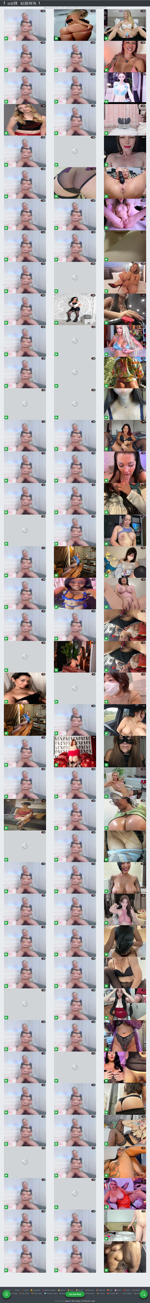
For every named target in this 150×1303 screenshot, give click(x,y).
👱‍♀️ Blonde (79, 1290)
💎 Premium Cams (50, 1293)
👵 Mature (62, 1290)
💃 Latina (25, 1290)
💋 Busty (126, 1290)
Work (73, 1301)
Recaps (78, 1301)
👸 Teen (71, 1290)
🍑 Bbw (109, 1290)
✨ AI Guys (101, 1293)
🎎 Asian (7, 1290)
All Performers (86, 1301)
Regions (67, 1301)
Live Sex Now (75, 1294)
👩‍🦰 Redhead (100, 1290)
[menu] (6, 1294)
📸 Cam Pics (138, 1293)
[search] (143, 1294)
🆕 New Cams (12, 1293)
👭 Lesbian (136, 1290)
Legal (93, 1301)
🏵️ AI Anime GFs (88, 1293)
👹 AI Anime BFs (113, 1293)
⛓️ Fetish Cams (65, 1293)
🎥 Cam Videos (126, 1293)
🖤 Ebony (16, 1290)
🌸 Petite (118, 1290)
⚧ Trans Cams (36, 1293)
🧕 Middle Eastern (49, 1290)
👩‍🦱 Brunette (89, 1290)
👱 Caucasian (35, 1290)
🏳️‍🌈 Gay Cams (24, 1293)
